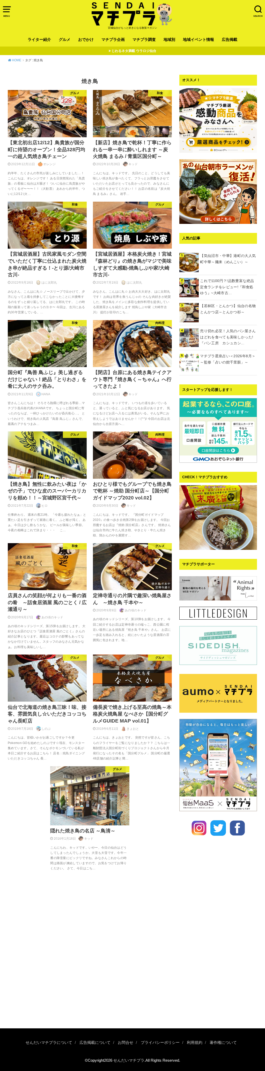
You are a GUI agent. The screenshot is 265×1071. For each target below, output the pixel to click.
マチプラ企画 (113, 39)
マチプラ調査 (144, 39)
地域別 (169, 39)
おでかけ (86, 39)
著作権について (223, 1042)
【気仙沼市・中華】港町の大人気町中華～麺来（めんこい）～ (228, 259)
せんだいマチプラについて (49, 1042)
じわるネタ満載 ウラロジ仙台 (134, 51)
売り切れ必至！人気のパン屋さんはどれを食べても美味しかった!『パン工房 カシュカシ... (228, 337)
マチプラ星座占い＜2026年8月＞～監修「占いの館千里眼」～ (227, 359)
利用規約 (194, 1042)
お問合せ (125, 1042)
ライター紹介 (39, 39)
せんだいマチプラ (128, 1060)
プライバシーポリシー (160, 1042)
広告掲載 (229, 39)
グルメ (64, 39)
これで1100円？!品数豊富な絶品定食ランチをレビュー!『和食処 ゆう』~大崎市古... (228, 287)
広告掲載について (95, 1042)
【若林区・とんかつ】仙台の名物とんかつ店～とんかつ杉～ (228, 309)
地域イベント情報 (198, 39)
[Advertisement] (218, 987)
